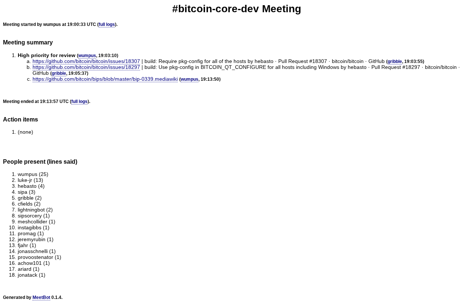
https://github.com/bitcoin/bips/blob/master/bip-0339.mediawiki (105, 79)
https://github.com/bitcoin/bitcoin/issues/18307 (86, 61)
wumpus (87, 55)
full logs (107, 24)
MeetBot (41, 297)
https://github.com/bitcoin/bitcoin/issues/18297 (86, 67)
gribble (395, 61)
